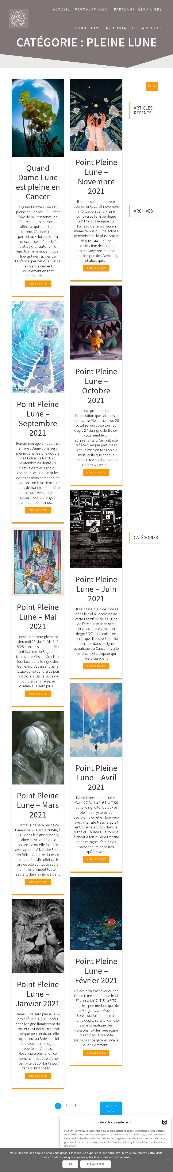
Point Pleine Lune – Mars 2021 (38, 805)
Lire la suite (38, 283)
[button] (164, 1122)
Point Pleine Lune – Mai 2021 (38, 616)
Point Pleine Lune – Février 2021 (96, 970)
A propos (152, 28)
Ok (70, 1164)
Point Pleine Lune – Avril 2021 (96, 777)
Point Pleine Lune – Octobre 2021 (96, 385)
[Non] (168, 1160)
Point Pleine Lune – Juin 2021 (96, 589)
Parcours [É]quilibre (138, 9)
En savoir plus (95, 1164)
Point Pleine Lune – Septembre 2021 (38, 418)
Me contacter (121, 28)
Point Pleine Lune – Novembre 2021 (96, 176)
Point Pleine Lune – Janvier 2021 (38, 994)
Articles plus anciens (111, 1111)
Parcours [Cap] (92, 9)
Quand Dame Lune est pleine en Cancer (38, 182)
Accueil (61, 9)
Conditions (88, 28)
